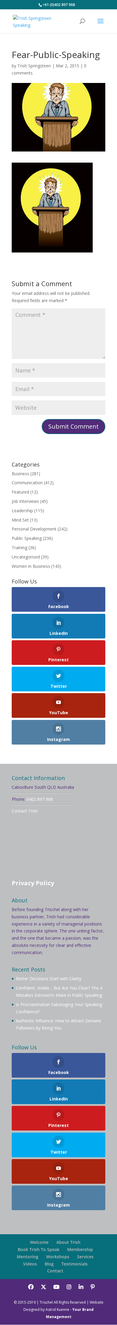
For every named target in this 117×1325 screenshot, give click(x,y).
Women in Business (31, 566)
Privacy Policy (33, 883)
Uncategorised (26, 557)
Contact (55, 1271)
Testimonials (75, 1264)
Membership (80, 1249)
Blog (49, 1264)
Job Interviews (25, 501)
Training (19, 547)
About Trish (68, 1242)
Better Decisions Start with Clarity (48, 978)
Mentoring (27, 1256)
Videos (30, 1264)
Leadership (22, 510)
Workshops (57, 1256)
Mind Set (20, 520)
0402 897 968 (39, 799)
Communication (27, 482)
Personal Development (34, 529)
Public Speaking (27, 538)
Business (20, 473)
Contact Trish (25, 811)
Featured (20, 492)
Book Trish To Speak (38, 1249)
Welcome (39, 1242)
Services (85, 1256)
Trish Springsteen (34, 66)
